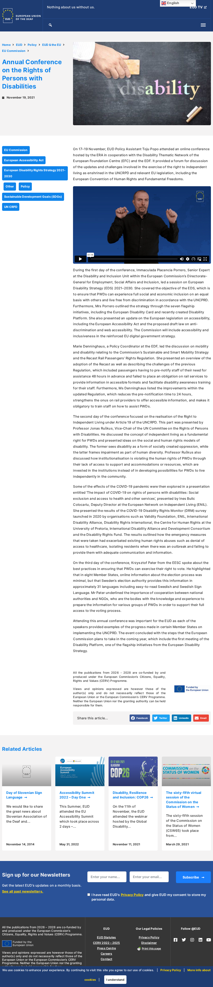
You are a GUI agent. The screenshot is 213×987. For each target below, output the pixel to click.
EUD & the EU (51, 44)
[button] (140, 718)
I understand (115, 979)
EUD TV (196, 7)
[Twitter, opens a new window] (184, 940)
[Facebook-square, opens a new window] (175, 940)
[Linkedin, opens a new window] (200, 940)
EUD (19, 44)
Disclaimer (149, 943)
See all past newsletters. (22, 891)
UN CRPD (10, 207)
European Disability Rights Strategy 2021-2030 (35, 173)
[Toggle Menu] (203, 25)
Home (6, 44)
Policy (32, 44)
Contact (106, 959)
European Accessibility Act (23, 160)
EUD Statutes (106, 937)
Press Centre (106, 948)
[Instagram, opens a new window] (192, 940)
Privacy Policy (132, 895)
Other (10, 186)
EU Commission (14, 50)
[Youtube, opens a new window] (209, 940)
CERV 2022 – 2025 (106, 943)
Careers (106, 953)
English (172, 3)
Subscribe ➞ (193, 877)
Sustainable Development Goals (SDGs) (33, 196)
